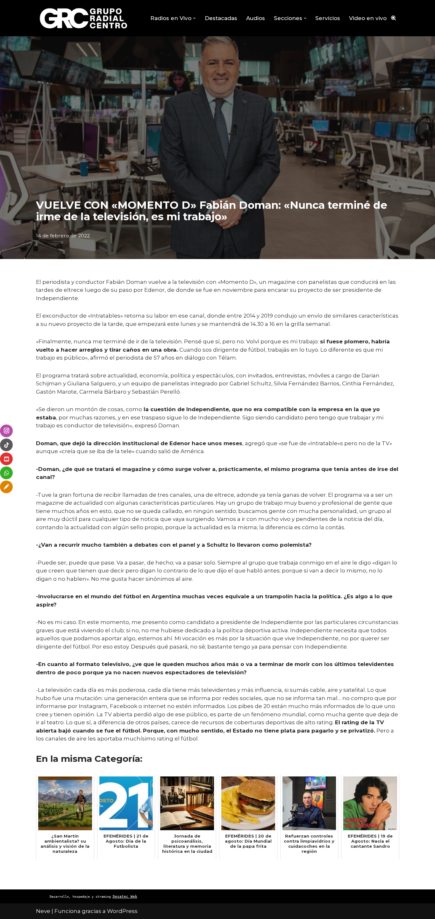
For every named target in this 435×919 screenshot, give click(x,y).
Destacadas (221, 18)
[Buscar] (393, 18)
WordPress (122, 911)
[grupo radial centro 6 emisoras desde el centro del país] (84, 18)
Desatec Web (125, 896)
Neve (43, 911)
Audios (255, 18)
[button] (194, 18)
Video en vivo (368, 18)
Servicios (327, 18)
